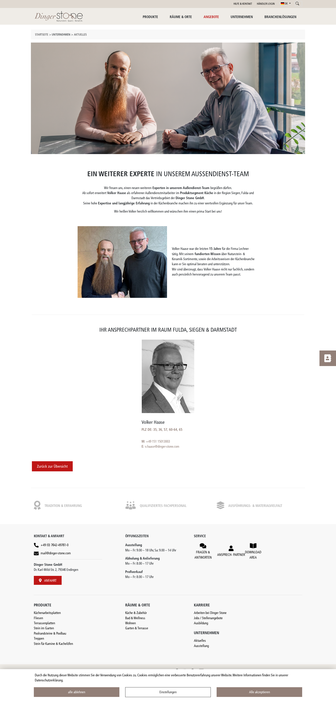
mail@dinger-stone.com (56, 553)
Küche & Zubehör (136, 613)
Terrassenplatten (44, 623)
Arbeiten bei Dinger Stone (210, 613)
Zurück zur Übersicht (52, 467)
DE (286, 3)
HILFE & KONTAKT (243, 4)
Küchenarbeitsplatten (47, 613)
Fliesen (38, 618)
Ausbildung (201, 623)
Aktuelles (80, 34)
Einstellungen (168, 692)
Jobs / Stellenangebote (208, 618)
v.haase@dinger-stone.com (162, 446)
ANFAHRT (50, 580)
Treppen (39, 638)
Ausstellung (201, 646)
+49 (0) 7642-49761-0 (54, 545)
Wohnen (130, 623)
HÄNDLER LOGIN (266, 4)
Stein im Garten (44, 628)
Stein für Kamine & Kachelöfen (53, 644)
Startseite (41, 34)
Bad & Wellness (135, 618)
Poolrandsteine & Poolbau (50, 633)
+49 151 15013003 (158, 441)
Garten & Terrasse (136, 628)
